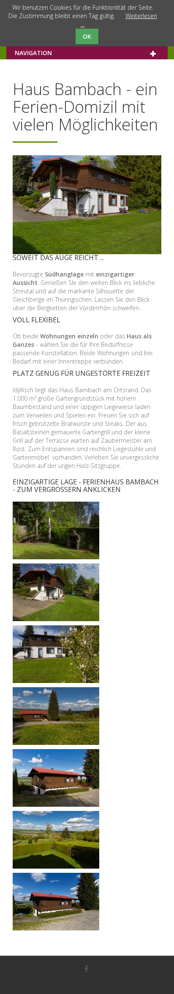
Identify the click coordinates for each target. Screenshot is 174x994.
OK (87, 36)
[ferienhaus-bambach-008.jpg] (56, 654)
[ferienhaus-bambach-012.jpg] (56, 716)
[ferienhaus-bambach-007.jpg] (56, 592)
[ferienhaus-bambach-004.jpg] (56, 530)
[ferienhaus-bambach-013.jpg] (56, 778)
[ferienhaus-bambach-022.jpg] (56, 840)
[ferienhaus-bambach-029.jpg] (56, 901)
